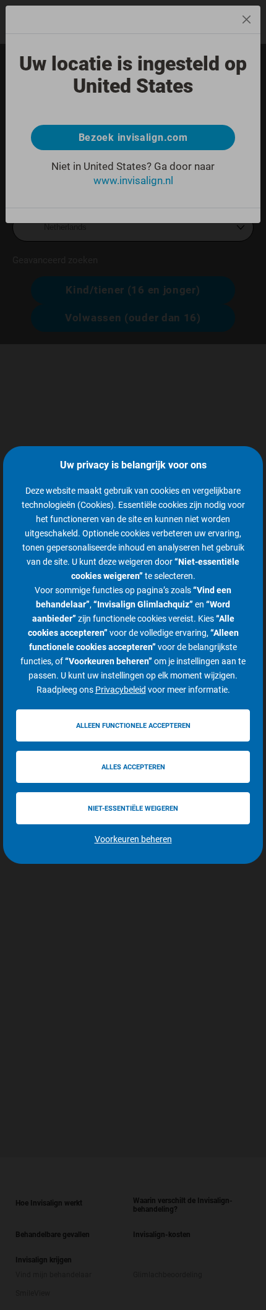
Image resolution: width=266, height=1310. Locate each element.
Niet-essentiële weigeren (133, 809)
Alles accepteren (133, 767)
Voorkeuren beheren (133, 839)
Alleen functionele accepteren (133, 726)
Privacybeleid (120, 690)
